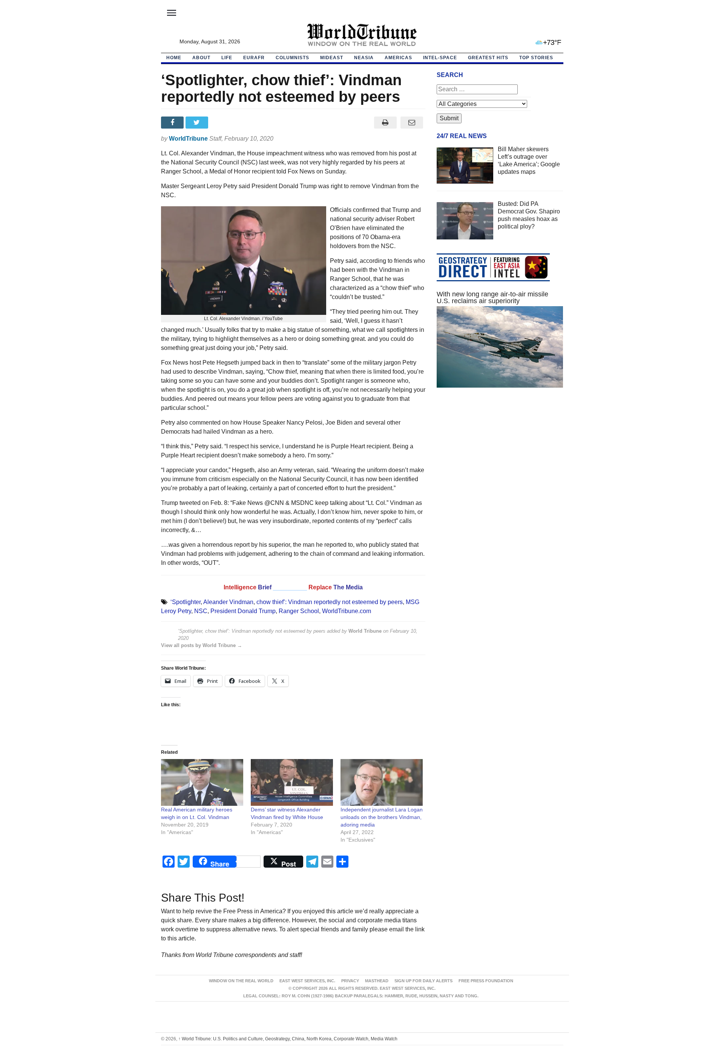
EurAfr (254, 57)
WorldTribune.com (346, 611)
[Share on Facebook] (173, 123)
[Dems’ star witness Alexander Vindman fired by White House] (292, 782)
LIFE (226, 57)
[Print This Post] (385, 123)
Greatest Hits (488, 57)
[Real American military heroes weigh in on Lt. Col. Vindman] (202, 782)
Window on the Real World (241, 980)
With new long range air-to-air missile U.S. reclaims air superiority (492, 297)
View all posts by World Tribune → (201, 645)
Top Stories (536, 57)
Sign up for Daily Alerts (423, 980)
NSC (200, 611)
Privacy (350, 980)
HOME (173, 57)
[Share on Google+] (222, 123)
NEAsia (364, 57)
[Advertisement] (500, 465)
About (201, 57)
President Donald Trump (243, 611)
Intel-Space (440, 57)
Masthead (376, 980)
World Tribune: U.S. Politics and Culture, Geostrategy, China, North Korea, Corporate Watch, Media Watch (287, 1038)
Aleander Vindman (228, 602)
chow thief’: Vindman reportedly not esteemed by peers (329, 602)
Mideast (331, 57)
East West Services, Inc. (307, 980)
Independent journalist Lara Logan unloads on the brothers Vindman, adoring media (382, 817)
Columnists (292, 57)
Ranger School (299, 611)
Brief (265, 587)
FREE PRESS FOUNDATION (486, 980)
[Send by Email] (412, 123)
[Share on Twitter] (198, 123)
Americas (398, 57)
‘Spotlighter (185, 602)
